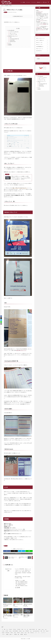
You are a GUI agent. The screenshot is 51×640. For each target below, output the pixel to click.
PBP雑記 (6, 12)
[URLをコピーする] (1, 324)
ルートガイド (40, 48)
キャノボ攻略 (41, 40)
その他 (39, 50)
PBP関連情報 (40, 46)
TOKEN (11, 632)
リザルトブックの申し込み (14, 31)
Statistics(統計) (12, 40)
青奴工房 (25, 634)
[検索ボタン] (48, 2)
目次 (10, 37)
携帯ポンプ (11, 634)
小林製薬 (7, 634)
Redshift (3, 632)
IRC (36, 629)
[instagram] (17, 587)
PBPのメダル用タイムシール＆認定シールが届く (20, 176)
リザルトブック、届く (13, 34)
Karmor (43, 629)
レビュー (40, 44)
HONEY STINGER (32, 629)
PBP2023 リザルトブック (12, 36)
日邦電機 (15, 634)
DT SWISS (18, 629)
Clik (7, 629)
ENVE (22, 629)
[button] (6, 551)
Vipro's (26, 632)
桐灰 (18, 634)
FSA (27, 629)
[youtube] (19, 587)
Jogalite (39, 629)
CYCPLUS (14, 629)
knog (45, 629)
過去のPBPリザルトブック (21, 350)
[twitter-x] (15, 587)
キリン (39, 632)
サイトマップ (41, 20)
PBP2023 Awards (12, 41)
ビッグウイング (43, 632)
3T (2, 629)
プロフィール (40, 11)
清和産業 (21, 634)
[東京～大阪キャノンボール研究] (7, 2)
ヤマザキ (3, 634)
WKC (28, 632)
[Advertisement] (18, 58)
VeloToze (22, 632)
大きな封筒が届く (11, 30)
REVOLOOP (7, 632)
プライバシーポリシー (41, 29)
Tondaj (15, 632)
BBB (4, 629)
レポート (40, 42)
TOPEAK (18, 632)
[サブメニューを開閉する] (47, 40)
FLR (25, 629)
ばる (8, 570)
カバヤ (36, 632)
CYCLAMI (10, 629)
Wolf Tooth (32, 632)
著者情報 (9, 44)
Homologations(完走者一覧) (14, 38)
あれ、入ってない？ (13, 33)
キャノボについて (41, 38)
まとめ (9, 43)
